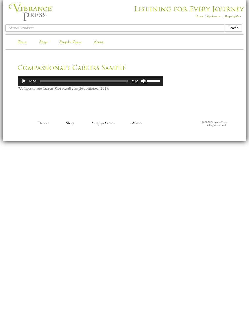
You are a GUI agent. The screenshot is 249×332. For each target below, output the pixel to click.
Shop (43, 41)
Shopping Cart (233, 16)
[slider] (154, 80)
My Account (214, 16)
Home (199, 16)
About (98, 41)
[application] (90, 81)
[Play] (23, 81)
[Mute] (143, 81)
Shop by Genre (70, 41)
